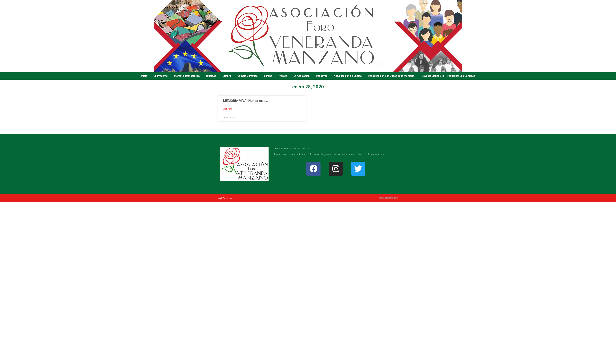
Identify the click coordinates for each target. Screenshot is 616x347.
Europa (268, 75)
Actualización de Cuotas (348, 75)
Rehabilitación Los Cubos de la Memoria (391, 75)
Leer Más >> (229, 109)
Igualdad (211, 75)
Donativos (321, 75)
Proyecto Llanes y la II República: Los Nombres (448, 75)
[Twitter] (358, 169)
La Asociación (301, 75)
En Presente (161, 75)
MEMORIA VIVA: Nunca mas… (245, 101)
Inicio (144, 75)
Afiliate (283, 75)
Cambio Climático (247, 75)
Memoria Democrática (187, 75)
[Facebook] (313, 169)
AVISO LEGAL (225, 197)
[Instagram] (336, 169)
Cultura (227, 75)
